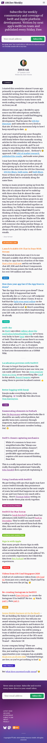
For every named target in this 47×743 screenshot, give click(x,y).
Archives (6, 713)
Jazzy (22, 336)
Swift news (23, 172)
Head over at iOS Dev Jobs (14, 657)
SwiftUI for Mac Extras (14, 512)
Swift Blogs (38, 172)
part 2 (16, 601)
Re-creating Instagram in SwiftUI (19, 592)
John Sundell (8, 470)
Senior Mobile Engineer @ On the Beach (21, 613)
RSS (17, 727)
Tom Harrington (10, 399)
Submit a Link (8, 717)
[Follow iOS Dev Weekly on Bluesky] (5, 728)
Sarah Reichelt (19, 515)
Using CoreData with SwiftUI (17, 479)
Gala (40, 375)
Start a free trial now (12, 263)
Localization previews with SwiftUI (20, 363)
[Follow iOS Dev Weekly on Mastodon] (9, 728)
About (5, 719)
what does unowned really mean (21, 671)
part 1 (5, 601)
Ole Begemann (13, 414)
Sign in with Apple (11, 541)
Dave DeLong (22, 595)
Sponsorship (8, 715)
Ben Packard (17, 558)
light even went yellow (24, 301)
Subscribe (37, 39)
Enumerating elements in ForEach (19, 411)
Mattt (7, 331)
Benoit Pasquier (23, 377)
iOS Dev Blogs (10, 172)
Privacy (6, 722)
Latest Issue (7, 711)
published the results (12, 156)
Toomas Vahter (23, 497)
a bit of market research (28, 153)
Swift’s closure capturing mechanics (20, 438)
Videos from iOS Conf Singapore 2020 (21, 573)
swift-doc (7, 327)
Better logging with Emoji (15, 390)
